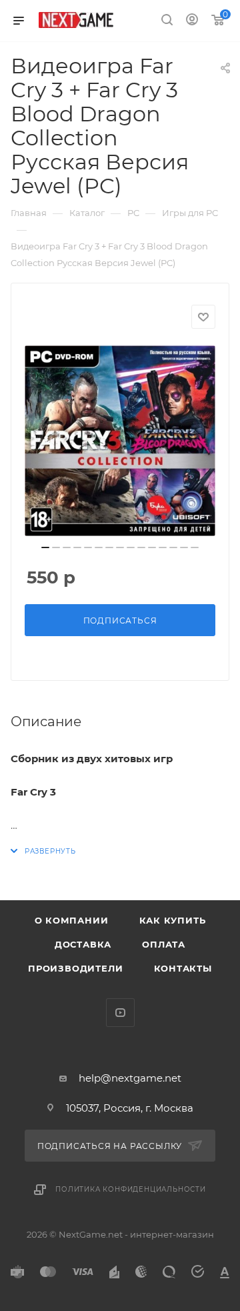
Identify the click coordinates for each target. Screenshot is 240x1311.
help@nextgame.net (130, 1078)
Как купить (172, 920)
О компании (72, 920)
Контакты (183, 968)
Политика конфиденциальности (130, 1189)
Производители (75, 968)
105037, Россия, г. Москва (129, 1108)
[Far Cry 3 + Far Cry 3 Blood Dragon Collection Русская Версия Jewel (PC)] (120, 440)
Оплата (163, 944)
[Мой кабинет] (192, 21)
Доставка (83, 944)
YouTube (120, 1012)
